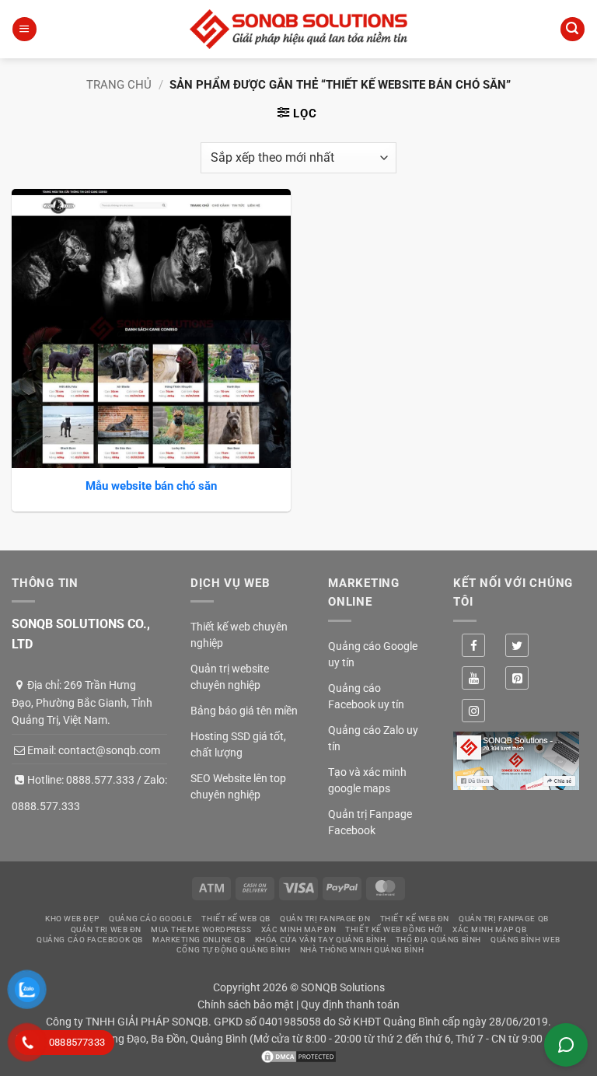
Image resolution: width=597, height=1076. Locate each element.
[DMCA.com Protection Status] (298, 1055)
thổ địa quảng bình (438, 939)
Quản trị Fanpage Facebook (370, 822)
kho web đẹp (72, 918)
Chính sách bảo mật (245, 1004)
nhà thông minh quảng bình (362, 949)
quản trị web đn (106, 929)
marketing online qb (198, 939)
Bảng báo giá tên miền (244, 710)
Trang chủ (119, 85)
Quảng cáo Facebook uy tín (366, 696)
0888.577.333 (100, 780)
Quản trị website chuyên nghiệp (229, 676)
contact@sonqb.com (109, 750)
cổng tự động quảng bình (233, 949)
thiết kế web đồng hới (394, 929)
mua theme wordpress (201, 929)
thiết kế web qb (235, 918)
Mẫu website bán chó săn (151, 486)
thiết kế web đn (414, 918)
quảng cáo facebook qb (90, 939)
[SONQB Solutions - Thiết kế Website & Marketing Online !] (298, 29)
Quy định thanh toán (350, 1004)
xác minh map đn (298, 929)
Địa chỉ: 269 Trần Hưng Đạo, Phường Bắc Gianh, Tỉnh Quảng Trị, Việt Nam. (82, 702)
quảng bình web (525, 939)
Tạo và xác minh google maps (367, 780)
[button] (24, 29)
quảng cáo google (150, 918)
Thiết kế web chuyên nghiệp (239, 634)
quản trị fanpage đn (325, 918)
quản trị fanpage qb (503, 918)
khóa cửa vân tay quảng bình (320, 939)
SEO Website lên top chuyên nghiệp (238, 786)
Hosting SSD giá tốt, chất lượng (238, 744)
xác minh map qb (489, 929)
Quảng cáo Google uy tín (372, 654)
